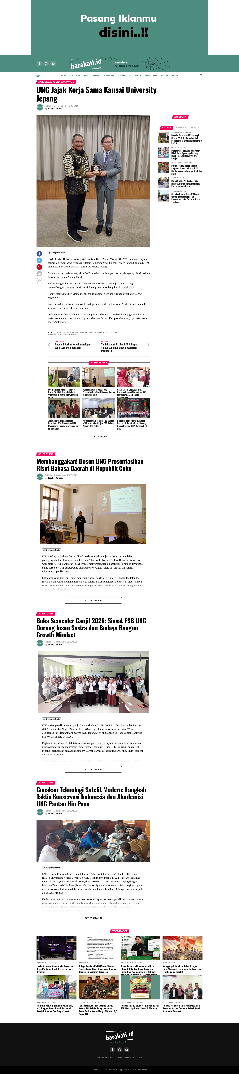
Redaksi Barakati (55, 108)
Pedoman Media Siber (106, 1057)
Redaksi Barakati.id (126, 1057)
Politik (138, 75)
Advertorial (109, 75)
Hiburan (164, 75)
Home (63, 75)
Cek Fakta (96, 75)
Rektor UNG (112, 332)
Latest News (75, 75)
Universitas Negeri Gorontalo (63, 335)
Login (140, 1057)
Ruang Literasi (124, 75)
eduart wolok (71, 332)
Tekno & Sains (151, 75)
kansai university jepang (93, 332)
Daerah (175, 75)
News (86, 75)
